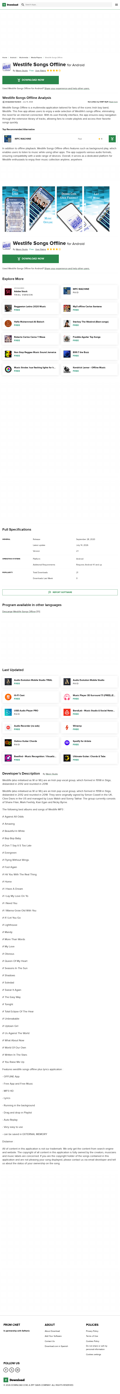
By (20, 70)
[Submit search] (22, 4)
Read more (113, 102)
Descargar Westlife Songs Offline (19, 611)
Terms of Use (92, 1336)
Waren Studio (52, 774)
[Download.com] (10, 4)
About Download (52, 1331)
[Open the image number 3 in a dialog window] (96, 209)
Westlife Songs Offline (49, 64)
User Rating (40, 70)
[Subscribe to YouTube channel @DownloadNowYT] (17, 1370)
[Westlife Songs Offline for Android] (6, 67)
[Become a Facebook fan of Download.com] (6, 1370)
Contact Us (50, 1341)
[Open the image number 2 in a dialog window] (69, 209)
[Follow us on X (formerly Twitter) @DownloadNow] (11, 1370)
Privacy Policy (92, 1331)
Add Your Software (53, 1336)
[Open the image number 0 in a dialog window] (15, 209)
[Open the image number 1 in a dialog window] (42, 209)
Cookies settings (93, 1354)
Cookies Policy (92, 1341)
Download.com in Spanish (56, 1346)
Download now (33, 80)
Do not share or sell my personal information (96, 1348)
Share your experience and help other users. (67, 88)
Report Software (62, 592)
